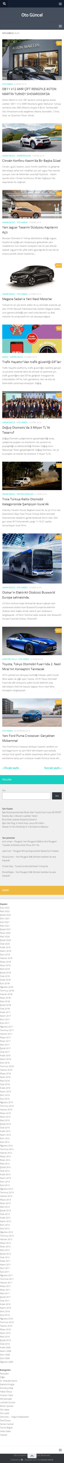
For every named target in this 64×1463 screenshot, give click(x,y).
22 (60, 630)
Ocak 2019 (5, 976)
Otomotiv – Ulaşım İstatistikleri (14, 1417)
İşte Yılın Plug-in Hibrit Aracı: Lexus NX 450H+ (23, 823)
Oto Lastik (4, 1413)
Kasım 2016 (5, 1059)
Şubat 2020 (5, 940)
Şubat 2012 (5, 1253)
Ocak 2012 (5, 1257)
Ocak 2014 (5, 1171)
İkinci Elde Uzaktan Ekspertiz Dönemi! (19, 819)
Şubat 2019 (5, 972)
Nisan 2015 (5, 1116)
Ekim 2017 (5, 1019)
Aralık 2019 (5, 947)
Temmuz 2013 (7, 1192)
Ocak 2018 (5, 1008)
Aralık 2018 (5, 979)
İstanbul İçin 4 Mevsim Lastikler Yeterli (20, 816)
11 (60, 127)
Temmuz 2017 (7, 1030)
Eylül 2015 (5, 1098)
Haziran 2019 (6, 958)
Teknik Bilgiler (6, 1427)
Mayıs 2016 (5, 1073)
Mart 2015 (5, 1120)
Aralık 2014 (5, 1131)
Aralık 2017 (5, 1012)
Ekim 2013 (5, 1181)
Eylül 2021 (5, 922)
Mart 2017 (5, 1044)
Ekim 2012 (5, 1225)
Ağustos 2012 (6, 1232)
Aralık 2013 (5, 1174)
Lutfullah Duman (7, 1402)
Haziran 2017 (6, 1034)
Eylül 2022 (5, 907)
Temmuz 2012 (7, 1235)
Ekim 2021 (5, 918)
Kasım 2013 (5, 1178)
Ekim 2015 (5, 1095)
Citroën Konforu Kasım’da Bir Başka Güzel (31, 161)
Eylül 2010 (5, 1315)
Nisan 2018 (5, 998)
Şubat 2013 (5, 1210)
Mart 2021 (5, 925)
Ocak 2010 (5, 1344)
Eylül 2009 (5, 1358)
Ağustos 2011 (6, 1275)
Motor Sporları (25, 494)
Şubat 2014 (5, 1167)
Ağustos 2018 (6, 987)
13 (60, 265)
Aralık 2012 (5, 1217)
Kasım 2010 (5, 1308)
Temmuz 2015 (7, 1106)
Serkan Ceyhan (7, 1424)
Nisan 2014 (5, 1160)
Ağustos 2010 (6, 1318)
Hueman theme (46, 1460)
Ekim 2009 (5, 1354)
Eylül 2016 (5, 1062)
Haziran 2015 (6, 1109)
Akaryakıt (4, 1373)
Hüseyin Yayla (9, 659)
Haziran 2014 (6, 1153)
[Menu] (60, 4)
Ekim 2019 (5, 954)
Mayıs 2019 (5, 961)
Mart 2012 (5, 1250)
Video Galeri (5, 1431)
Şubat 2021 (5, 929)
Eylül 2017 (5, 1023)
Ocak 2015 (5, 1127)
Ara (3, 790)
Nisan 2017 (5, 1041)
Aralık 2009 (5, 1347)
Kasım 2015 (5, 1091)
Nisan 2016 (5, 1077)
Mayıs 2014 (5, 1156)
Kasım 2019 (5, 951)
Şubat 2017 (5, 1048)
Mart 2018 (5, 1001)
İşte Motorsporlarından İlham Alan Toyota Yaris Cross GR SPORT (31, 812)
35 (60, 702)
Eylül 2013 (5, 1185)
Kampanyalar (24, 156)
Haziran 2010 (6, 1326)
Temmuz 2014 (7, 1149)
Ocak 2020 (5, 943)
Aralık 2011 (5, 1261)
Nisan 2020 (5, 933)
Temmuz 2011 (7, 1279)
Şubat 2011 (5, 1297)
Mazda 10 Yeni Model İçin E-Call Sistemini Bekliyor (25, 826)
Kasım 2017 (5, 1016)
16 (60, 537)
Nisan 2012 (5, 1246)
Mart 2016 (5, 1080)
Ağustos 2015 (6, 1102)
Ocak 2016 (5, 1084)
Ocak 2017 (5, 1052)
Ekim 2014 (5, 1138)
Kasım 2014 (5, 1134)
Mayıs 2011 (5, 1286)
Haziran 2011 (6, 1282)
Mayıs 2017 (5, 1037)
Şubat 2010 (5, 1340)
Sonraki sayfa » (53, 768)
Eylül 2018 (5, 983)
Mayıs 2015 (5, 1113)
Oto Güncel (32, 15)
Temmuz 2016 (7, 1066)
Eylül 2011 (5, 1271)
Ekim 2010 (5, 1311)
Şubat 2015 (5, 1124)
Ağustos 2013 (6, 1189)
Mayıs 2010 (5, 1329)
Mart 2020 (5, 936)
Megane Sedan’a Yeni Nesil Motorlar (27, 299)
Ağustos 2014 (6, 1145)
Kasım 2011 (5, 1264)
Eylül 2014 (5, 1142)
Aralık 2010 (5, 1304)
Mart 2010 (5, 1336)
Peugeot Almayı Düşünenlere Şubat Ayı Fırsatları (36, 851)
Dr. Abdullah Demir (8, 1380)
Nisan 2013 (5, 1203)
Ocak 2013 (5, 1214)
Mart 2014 (5, 1163)
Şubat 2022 (5, 915)
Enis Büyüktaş (6, 1388)
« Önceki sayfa (10, 768)
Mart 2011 (5, 1293)
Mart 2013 (5, 1207)
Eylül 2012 (5, 1228)
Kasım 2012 (5, 1221)
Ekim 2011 (5, 1268)
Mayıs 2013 (5, 1199)
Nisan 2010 (5, 1333)
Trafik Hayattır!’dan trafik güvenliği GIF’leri (31, 362)
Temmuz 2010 (7, 1322)
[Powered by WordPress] (22, 1460)
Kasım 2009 (5, 1351)
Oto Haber (7, 84)
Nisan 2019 (5, 965)
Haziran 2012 (6, 1239)
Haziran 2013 (6, 1196)
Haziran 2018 (6, 994)
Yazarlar (3, 1435)
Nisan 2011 (5, 1289)
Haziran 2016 (6, 1070)
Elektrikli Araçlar (7, 1384)
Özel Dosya (5, 1420)
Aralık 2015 (5, 1088)
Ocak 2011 (5, 1300)
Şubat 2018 (5, 1005)
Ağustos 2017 (6, 1026)
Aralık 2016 (5, 1055)
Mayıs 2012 (5, 1243)
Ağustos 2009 (6, 1362)
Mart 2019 (5, 969)
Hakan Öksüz (8, 156)
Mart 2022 (5, 911)
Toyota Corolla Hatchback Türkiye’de (31, 866)
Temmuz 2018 (7, 990)
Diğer (5, 357)
